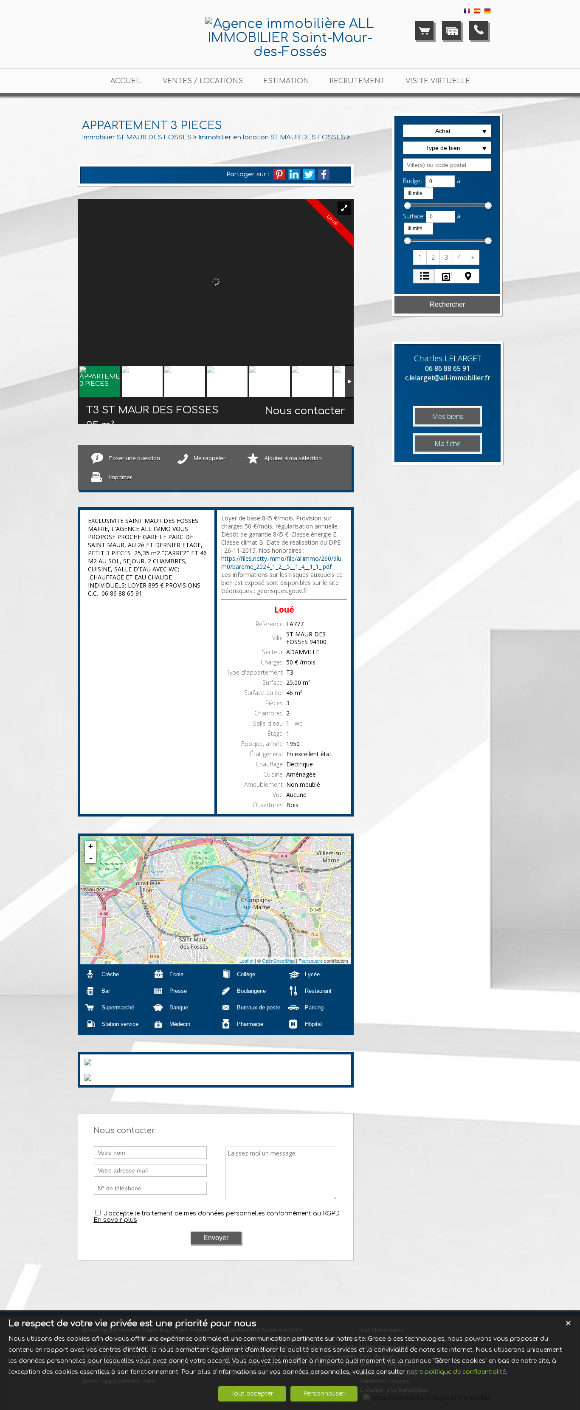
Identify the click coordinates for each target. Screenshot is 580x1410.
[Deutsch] (487, 12)
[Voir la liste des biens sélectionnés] (424, 30)
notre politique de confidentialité (456, 1372)
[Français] (467, 12)
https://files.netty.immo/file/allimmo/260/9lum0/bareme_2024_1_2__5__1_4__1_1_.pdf (281, 562)
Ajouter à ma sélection (293, 458)
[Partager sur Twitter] (309, 174)
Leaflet (246, 960)
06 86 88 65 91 (447, 368)
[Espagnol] (477, 12)
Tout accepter (252, 1393)
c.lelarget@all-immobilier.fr (447, 377)
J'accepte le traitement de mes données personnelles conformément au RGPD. (222, 1213)
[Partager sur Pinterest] (279, 174)
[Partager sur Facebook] (323, 174)
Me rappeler (209, 458)
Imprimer (120, 477)
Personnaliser (324, 1393)
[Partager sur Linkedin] (294, 174)
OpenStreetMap (278, 960)
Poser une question (134, 458)
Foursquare (310, 960)
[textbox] (447, 164)
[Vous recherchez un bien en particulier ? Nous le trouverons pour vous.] (451, 30)
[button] (420, 257)
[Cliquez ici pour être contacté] (478, 30)
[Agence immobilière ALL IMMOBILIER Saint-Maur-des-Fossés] (290, 52)
